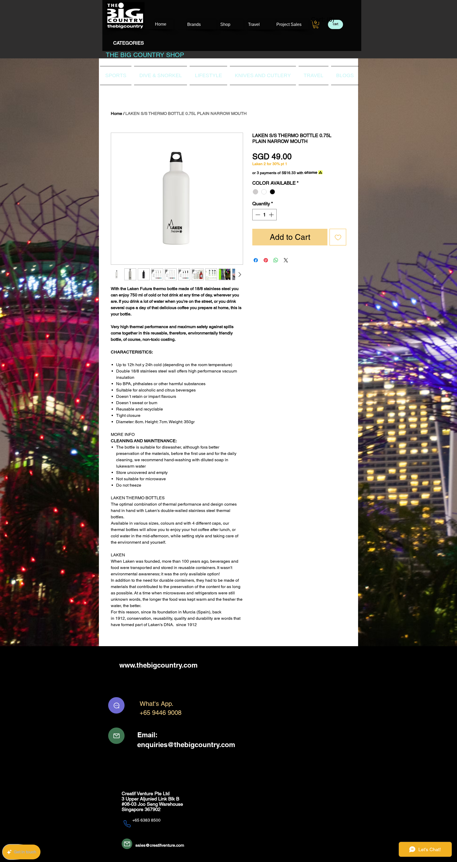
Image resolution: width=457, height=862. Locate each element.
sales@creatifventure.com (159, 845)
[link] (319, 19)
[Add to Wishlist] (338, 237)
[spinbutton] (264, 214)
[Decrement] (257, 214)
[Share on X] (286, 260)
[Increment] (272, 214)
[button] (316, 24)
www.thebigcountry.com (158, 665)
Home (116, 113)
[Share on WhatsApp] (276, 260)
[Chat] (116, 705)
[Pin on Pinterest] (266, 260)
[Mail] (116, 736)
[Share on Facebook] (256, 260)
